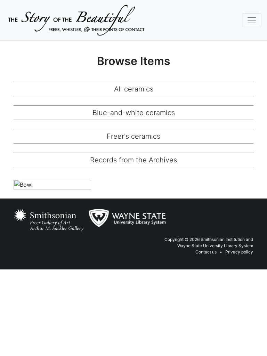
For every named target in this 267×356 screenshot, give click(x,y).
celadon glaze (61, 211)
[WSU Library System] (127, 218)
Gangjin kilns (45, 218)
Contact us (206, 251)
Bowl (24, 187)
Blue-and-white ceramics (133, 112)
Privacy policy (239, 251)
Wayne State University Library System (215, 245)
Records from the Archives (133, 160)
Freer (23, 218)
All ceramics (133, 89)
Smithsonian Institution (223, 239)
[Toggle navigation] (251, 20)
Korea (40, 225)
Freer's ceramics (133, 136)
